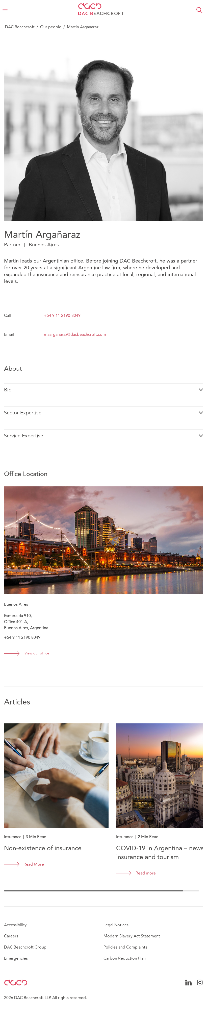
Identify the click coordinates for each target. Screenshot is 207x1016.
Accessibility (15, 925)
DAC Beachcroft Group (25, 947)
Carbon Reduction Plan (125, 958)
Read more (146, 873)
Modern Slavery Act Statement (132, 936)
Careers (11, 936)
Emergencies (16, 958)
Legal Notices (116, 925)
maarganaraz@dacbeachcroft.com (75, 335)
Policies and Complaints (125, 947)
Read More (33, 864)
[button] (199, 10)
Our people (50, 27)
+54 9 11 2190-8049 (62, 316)
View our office (36, 653)
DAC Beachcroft (20, 27)
